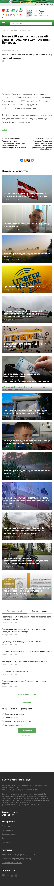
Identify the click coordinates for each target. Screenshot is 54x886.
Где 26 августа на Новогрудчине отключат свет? (22, 642)
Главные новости (26, 30)
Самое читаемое (39, 611)
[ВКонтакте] (21, 160)
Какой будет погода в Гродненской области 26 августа (24, 661)
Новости (14, 30)
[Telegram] (32, 160)
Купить (41, 13)
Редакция (6, 826)
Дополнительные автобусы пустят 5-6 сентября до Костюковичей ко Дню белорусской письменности (23, 314)
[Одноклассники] (25, 160)
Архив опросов (27, 735)
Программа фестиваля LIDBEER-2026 (22, 286)
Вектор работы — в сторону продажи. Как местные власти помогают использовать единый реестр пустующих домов (24, 531)
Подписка (6, 842)
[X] (28, 160)
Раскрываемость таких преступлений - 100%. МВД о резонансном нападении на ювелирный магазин (26, 501)
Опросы (27, 703)
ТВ (3, 838)
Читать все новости (27, 695)
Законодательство (9, 834)
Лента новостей (14, 611)
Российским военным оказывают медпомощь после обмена (27, 652)
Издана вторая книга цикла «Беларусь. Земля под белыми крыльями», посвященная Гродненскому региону (26, 591)
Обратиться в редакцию (12, 862)
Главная (5, 30)
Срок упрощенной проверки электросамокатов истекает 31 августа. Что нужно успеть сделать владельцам (26, 561)
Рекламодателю (8, 830)
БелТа (4, 129)
